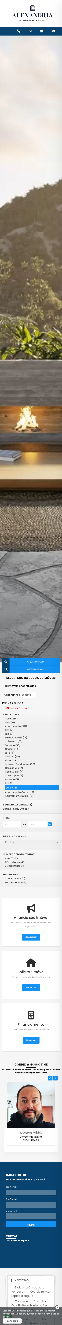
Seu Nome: (11, 1186)
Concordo (12, 1320)
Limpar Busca (18, 708)
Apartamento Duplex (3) (19, 796)
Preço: (6, 818)
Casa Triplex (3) (14, 775)
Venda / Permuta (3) (16, 809)
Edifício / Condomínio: (15, 836)
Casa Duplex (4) (14, 771)
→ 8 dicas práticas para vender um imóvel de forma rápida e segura (30, 1292)
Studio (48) (12, 787)
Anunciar (31, 937)
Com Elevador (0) (15, 878)
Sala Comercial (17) (16, 737)
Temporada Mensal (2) (17, 804)
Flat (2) (9, 730)
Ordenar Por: (12, 695)
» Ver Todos (11, 858)
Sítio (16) (10, 722)
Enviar (31, 1224)
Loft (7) (9, 783)
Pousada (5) (12, 779)
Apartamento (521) (16, 726)
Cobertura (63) (13, 741)
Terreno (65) (12, 756)
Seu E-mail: (11, 1199)
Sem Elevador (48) (15, 882)
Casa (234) (11, 718)
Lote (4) (9, 753)
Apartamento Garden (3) (19, 792)
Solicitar (31, 987)
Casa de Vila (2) (14, 768)
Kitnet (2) (10, 760)
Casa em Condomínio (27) (20, 764)
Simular (31, 1040)
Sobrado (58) (12, 745)
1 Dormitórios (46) (15, 862)
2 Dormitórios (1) (14, 866)
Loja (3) (9, 734)
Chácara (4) (12, 749)
